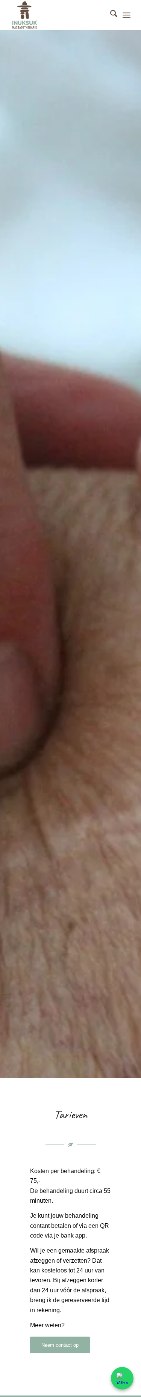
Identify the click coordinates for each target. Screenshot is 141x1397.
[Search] (110, 15)
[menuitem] (110, 15)
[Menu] (126, 15)
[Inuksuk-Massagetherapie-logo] (58, 15)
